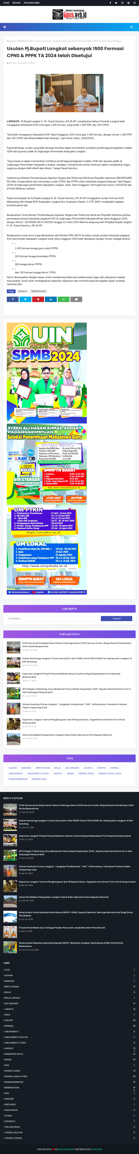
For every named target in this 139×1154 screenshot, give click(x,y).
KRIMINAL (114, 767)
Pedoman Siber (31, 2)
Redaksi (17, 2)
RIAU (70, 1093)
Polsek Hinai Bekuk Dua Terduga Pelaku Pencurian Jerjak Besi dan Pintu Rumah (62, 927)
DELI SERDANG (72, 767)
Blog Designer (66, 1149)
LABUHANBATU (16, 773)
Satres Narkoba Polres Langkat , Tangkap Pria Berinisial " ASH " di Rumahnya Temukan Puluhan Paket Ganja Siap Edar (74, 706)
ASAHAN (13, 767)
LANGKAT (22, 291)
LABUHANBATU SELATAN (70, 1037)
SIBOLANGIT (70, 1104)
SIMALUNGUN (70, 1110)
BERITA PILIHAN (43, 767)
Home (6, 2)
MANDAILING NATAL (70, 1054)
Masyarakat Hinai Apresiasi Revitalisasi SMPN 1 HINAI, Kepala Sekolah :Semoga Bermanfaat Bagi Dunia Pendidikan (76, 914)
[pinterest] (128, 3)
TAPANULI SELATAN (70, 1132)
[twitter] (116, 3)
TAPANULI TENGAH (70, 1138)
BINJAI (58, 767)
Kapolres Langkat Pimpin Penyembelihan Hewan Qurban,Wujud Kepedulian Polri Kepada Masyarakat (71, 675)
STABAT (70, 1115)
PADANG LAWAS (86, 773)
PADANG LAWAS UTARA (109, 773)
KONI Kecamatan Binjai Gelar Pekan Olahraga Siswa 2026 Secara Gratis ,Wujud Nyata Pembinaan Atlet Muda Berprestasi (76, 645)
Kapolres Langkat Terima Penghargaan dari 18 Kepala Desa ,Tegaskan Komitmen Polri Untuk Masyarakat (73, 721)
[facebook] (110, 3)
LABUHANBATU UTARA (38, 773)
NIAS (70, 1065)
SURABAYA (70, 1121)
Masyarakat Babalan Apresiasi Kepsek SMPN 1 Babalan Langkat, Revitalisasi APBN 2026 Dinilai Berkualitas (71, 944)
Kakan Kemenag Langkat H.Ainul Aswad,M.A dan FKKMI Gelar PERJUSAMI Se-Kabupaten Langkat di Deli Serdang (77, 660)
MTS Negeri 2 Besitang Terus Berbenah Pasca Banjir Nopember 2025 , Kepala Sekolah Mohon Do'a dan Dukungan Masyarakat (76, 690)
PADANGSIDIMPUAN (18, 779)
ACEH (70, 969)
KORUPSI (101, 767)
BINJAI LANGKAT (70, 997)
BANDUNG (26, 767)
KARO (70, 1014)
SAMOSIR (70, 1098)
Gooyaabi (97, 1149)
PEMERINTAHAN (25, 41)
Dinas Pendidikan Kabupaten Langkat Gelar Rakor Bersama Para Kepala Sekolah (67, 735)
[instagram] (122, 3)
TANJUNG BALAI (70, 1126)
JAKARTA (88, 767)
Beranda (11, 41)
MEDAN (70, 773)
